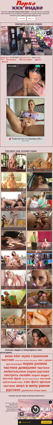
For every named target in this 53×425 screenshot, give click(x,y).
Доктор (5, 62)
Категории (21, 18)
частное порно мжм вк (30, 379)
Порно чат (31, 18)
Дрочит (38, 60)
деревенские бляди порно (33, 390)
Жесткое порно (25, 60)
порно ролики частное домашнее (25, 366)
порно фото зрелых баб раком (26, 360)
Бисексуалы (11, 60)
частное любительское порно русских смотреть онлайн (26, 371)
